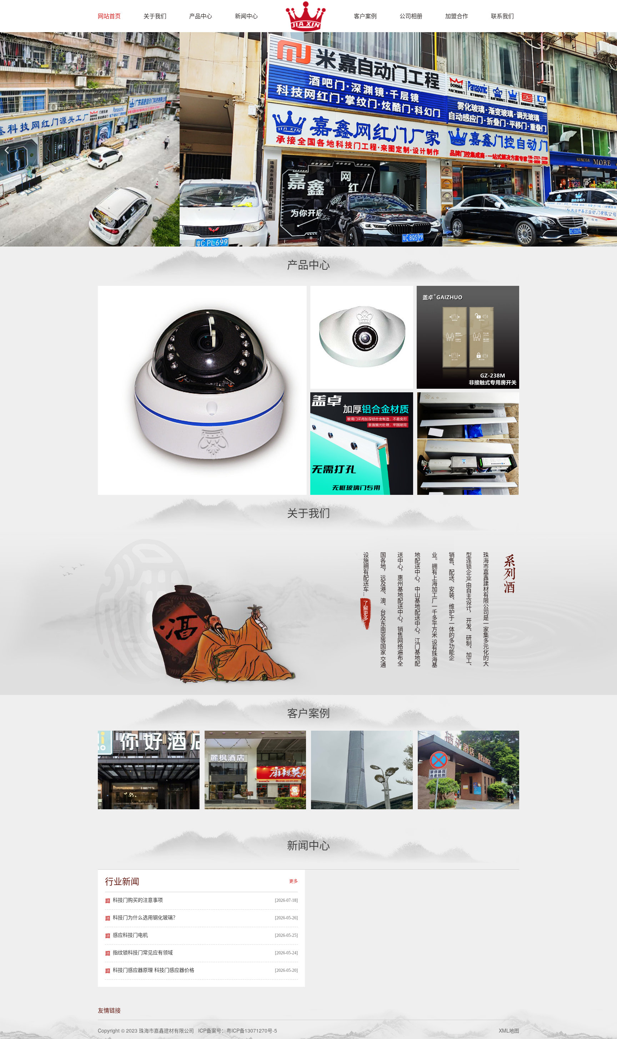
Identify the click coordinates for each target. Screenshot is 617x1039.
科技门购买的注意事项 (138, 900)
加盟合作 (456, 16)
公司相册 (411, 16)
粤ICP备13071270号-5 (251, 1030)
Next (610, 150)
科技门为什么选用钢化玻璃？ (145, 917)
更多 (293, 881)
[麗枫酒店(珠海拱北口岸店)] (255, 770)
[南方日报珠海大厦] (362, 770)
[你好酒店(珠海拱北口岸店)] (149, 770)
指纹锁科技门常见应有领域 (143, 952)
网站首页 (109, 16)
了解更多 (365, 611)
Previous (7, 150)
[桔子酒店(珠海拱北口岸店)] (469, 770)
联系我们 (502, 16)
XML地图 (509, 1030)
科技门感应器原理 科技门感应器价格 (153, 970)
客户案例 (365, 16)
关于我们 (155, 16)
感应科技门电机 (130, 935)
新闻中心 (246, 16)
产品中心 (200, 16)
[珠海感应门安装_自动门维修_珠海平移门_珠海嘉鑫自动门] (305, 26)
